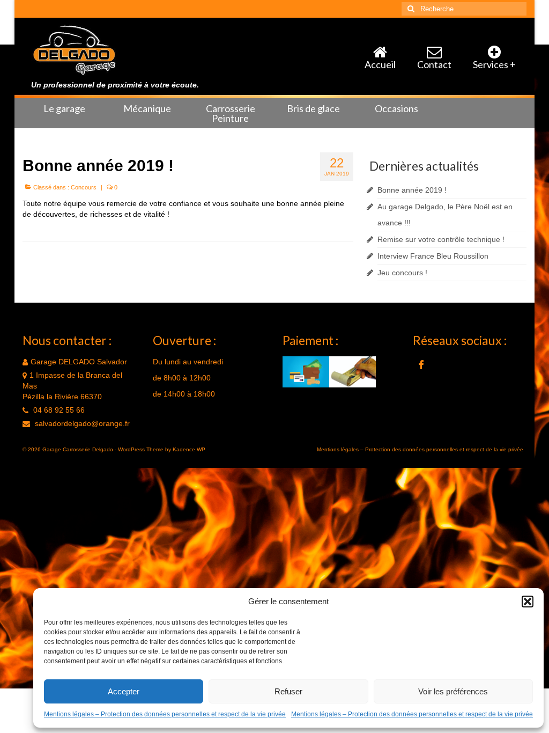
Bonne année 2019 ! (412, 190)
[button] (527, 601)
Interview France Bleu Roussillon (432, 256)
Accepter (123, 691)
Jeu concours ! (402, 272)
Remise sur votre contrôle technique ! (441, 239)
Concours (84, 187)
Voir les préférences (453, 691)
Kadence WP (189, 449)
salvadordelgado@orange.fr (81, 423)
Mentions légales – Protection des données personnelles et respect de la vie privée (165, 714)
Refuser (288, 691)
